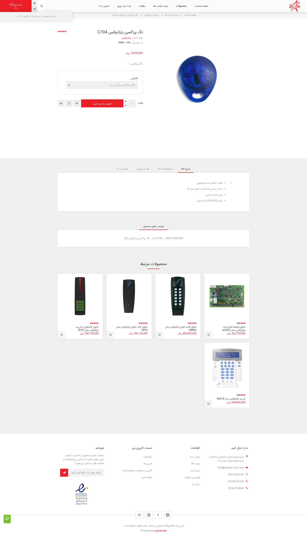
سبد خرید (16, 6)
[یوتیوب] (149, 515)
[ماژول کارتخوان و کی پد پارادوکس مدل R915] (80, 296)
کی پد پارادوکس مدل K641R (231, 399)
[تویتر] (167, 515)
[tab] (185, 169)
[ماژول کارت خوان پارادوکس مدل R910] (129, 296)
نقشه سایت (146, 478)
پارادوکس (126, 38)
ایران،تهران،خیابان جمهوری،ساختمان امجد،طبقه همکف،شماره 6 (226, 459)
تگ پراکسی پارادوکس (139, 238)
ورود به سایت (32, 3)
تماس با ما (195, 457)
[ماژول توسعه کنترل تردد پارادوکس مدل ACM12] (226, 296)
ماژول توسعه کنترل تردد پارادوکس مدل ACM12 (233, 328)
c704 (159, 238)
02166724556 (236, 488)
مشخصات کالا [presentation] (165, 169)
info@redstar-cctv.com (231, 468)
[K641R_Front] (226, 365)
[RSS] (139, 515)
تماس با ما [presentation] (122, 169)
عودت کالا (195, 464)
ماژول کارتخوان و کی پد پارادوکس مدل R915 (87, 328)
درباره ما (196, 484)
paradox (177, 238)
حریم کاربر (195, 471)
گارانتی (134, 78)
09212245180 (236, 475)
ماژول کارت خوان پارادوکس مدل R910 (132, 328)
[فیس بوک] (158, 515)
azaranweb (161, 531)
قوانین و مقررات (192, 478)
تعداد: (140, 103)
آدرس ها (148, 464)
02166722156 (236, 482)
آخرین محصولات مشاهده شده (137, 471)
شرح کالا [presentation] (185, 169)
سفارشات (147, 457)
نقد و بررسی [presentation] (143, 169)
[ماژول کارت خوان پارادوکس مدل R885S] (178, 296)
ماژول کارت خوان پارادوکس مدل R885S (181, 328)
